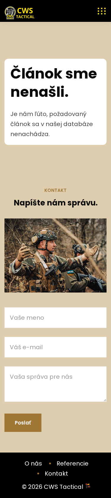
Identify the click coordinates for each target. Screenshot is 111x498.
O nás (33, 463)
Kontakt (56, 473)
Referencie (73, 463)
